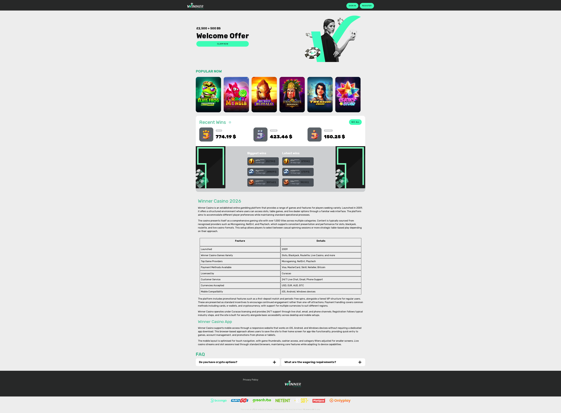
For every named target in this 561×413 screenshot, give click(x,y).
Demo (208, 107)
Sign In (352, 6)
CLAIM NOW (222, 44)
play (208, 99)
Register (367, 6)
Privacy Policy (250, 379)
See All (355, 122)
